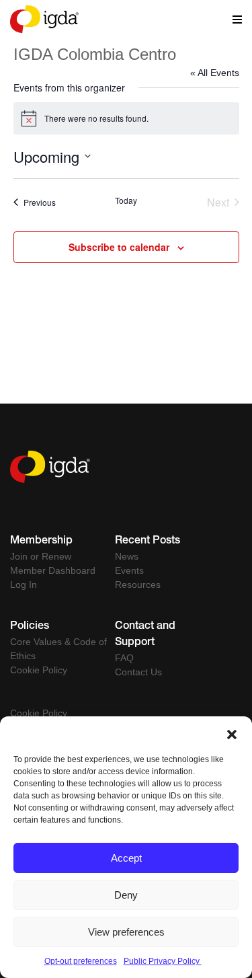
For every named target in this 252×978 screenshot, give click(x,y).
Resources (138, 584)
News (126, 556)
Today (126, 200)
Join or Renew (40, 556)
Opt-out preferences (80, 961)
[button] (232, 733)
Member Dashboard (52, 570)
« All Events (214, 72)
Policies (29, 627)
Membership (41, 541)
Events (129, 570)
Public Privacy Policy (163, 961)
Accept (126, 858)
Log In (23, 584)
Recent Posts (147, 541)
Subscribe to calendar (119, 247)
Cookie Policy (38, 670)
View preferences (126, 932)
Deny (126, 895)
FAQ (124, 657)
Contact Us (138, 672)
